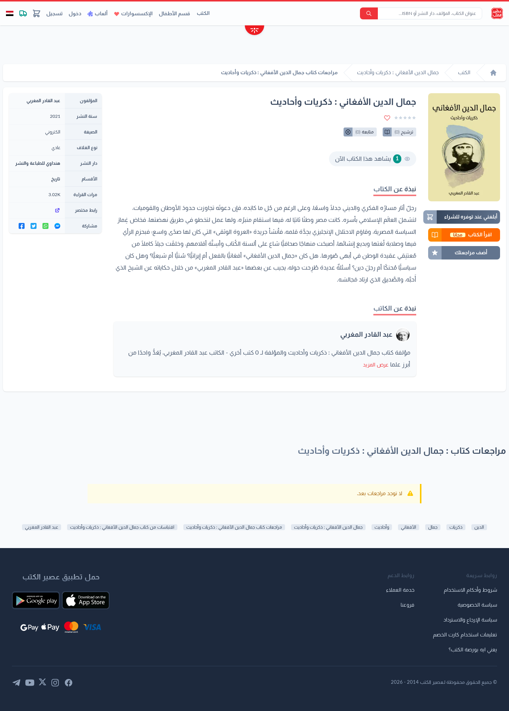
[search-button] (369, 13)
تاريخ (55, 179)
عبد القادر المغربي (366, 334)
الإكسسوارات (137, 13)
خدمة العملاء (400, 590)
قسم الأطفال (174, 13)
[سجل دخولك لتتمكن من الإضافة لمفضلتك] (387, 118)
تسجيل (54, 13)
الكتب (203, 13)
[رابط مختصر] (36, 210)
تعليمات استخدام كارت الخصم (465, 635)
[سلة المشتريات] (36, 13)
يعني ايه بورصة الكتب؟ (473, 649)
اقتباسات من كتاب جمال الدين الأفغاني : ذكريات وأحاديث (122, 527)
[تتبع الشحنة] (23, 13)
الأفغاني (408, 527)
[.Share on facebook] (22, 226)
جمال (432, 527)
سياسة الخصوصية (477, 605)
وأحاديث (381, 527)
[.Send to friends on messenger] (57, 226)
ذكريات (455, 527)
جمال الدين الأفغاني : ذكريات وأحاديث (328, 527)
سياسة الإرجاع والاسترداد (470, 620)
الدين (479, 527)
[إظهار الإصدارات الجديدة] (254, 31)
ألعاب (101, 13)
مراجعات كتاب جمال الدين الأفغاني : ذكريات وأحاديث (234, 527)
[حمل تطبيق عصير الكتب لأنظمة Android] (36, 600)
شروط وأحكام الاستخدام (470, 590)
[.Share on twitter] (34, 226)
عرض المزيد (376, 365)
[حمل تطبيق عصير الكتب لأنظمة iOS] (86, 600)
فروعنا (407, 605)
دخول (75, 13)
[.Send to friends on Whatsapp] (45, 226)
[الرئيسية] (493, 72)
